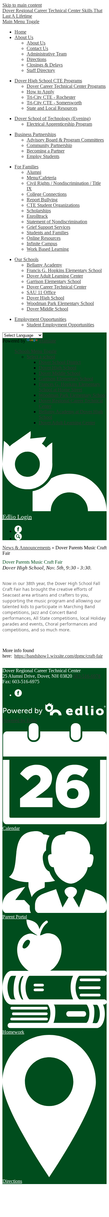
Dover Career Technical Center (56, 286)
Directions (36, 59)
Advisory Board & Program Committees (65, 139)
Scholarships (39, 210)
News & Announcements (26, 547)
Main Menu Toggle (20, 21)
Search (18, 536)
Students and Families (47, 232)
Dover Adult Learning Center (55, 275)
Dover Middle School (47, 308)
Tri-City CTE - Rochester (51, 97)
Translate (47, 340)
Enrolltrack (37, 216)
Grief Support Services (48, 227)
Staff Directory (41, 70)
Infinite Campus (42, 243)
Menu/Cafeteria (41, 177)
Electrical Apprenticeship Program (59, 124)
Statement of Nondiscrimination (57, 221)
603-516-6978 (87, 676)
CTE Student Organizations (53, 205)
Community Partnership (49, 145)
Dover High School (45, 297)
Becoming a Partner (45, 150)
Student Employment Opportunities (60, 324)
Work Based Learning (48, 249)
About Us (36, 42)
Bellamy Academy (44, 264)
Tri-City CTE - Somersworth (54, 102)
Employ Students (43, 156)
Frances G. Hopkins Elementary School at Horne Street (69, 387)
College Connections (47, 194)
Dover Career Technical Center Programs (66, 86)
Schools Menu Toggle (36, 351)
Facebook (18, 529)
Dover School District (60, 362)
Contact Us (37, 48)
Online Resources (44, 238)
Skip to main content (22, 5)
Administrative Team (47, 53)
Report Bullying (42, 199)
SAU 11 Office (41, 292)
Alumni (34, 172)
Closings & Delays (45, 64)
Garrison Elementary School (54, 281)
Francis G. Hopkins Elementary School (64, 270)
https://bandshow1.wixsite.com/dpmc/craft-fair (58, 656)
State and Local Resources (52, 108)
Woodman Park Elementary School (60, 303)
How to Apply (40, 91)
